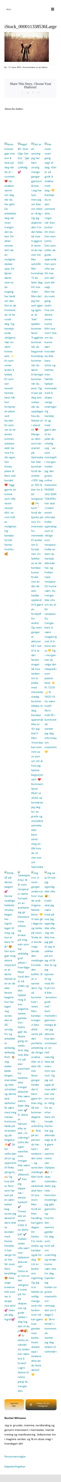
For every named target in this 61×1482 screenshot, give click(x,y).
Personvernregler (15, 1456)
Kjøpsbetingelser (14, 1466)
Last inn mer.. (14, 1404)
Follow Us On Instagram (42, 1404)
